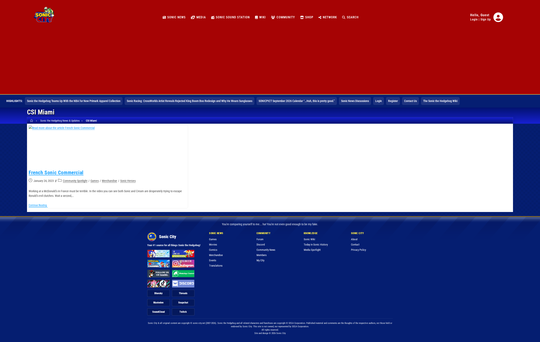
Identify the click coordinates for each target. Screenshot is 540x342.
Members (261, 255)
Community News (265, 249)
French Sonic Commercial (56, 173)
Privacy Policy (358, 249)
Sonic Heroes (128, 180)
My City (260, 260)
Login (474, 19)
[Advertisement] (270, 62)
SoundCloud (158, 311)
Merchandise (109, 180)
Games (94, 180)
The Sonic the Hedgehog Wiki (440, 101)
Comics (213, 249)
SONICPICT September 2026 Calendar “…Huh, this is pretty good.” (297, 101)
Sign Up (486, 19)
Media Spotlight (312, 249)
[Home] (32, 120)
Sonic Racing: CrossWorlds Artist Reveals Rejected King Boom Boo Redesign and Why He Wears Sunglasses (189, 101)
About (354, 239)
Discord (260, 244)
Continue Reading (38, 205)
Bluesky (158, 293)
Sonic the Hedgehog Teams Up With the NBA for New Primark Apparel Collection (73, 101)
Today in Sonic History (316, 244)
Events (212, 260)
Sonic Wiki (309, 239)
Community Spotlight (75, 180)
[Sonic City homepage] (43, 17)
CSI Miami (91, 120)
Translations (216, 265)
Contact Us (410, 101)
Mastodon (158, 302)
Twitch (183, 311)
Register (393, 101)
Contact (355, 244)
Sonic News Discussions (355, 101)
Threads (183, 293)
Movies (213, 244)
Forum (259, 239)
